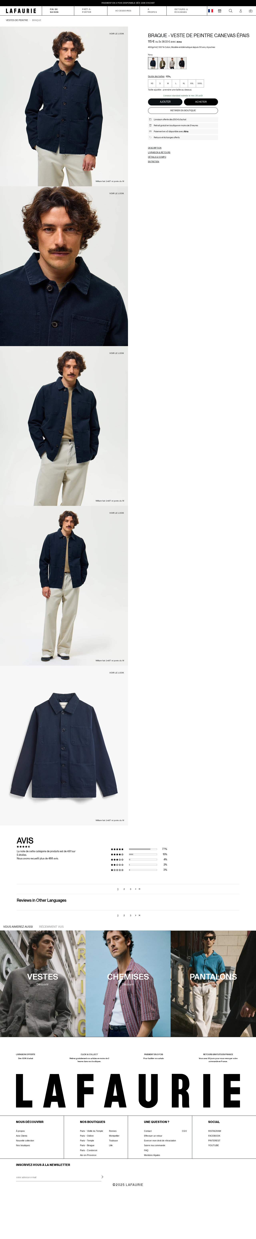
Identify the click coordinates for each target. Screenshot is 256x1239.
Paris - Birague (87, 1145)
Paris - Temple (87, 1140)
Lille (111, 1145)
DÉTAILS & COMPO (157, 157)
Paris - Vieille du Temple (91, 1131)
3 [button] (130, 889)
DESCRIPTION (154, 148)
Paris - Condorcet (88, 1150)
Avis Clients (21, 1136)
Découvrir (43, 984)
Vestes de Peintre (17, 20)
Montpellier (114, 1136)
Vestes (42, 977)
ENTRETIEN (153, 162)
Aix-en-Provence (88, 1155)
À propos (20, 1131)
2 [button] (124, 889)
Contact (148, 1131)
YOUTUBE (213, 1145)
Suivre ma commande (154, 1145)
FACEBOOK (214, 1136)
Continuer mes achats (33, 1221)
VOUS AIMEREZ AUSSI (18, 926)
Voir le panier (33, 1213)
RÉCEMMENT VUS (51, 926)
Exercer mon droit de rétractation (160, 1140)
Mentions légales (152, 1155)
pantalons (213, 977)
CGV (184, 1131)
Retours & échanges (181, 10)
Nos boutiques (23, 1145)
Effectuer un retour (153, 1136)
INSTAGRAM (214, 1131)
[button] (119, 849)
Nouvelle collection (25, 1140)
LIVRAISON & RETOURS (159, 152)
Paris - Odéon (87, 1136)
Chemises (128, 977)
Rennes (113, 1131)
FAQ (146, 1150)
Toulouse (113, 1140)
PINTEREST (214, 1140)
